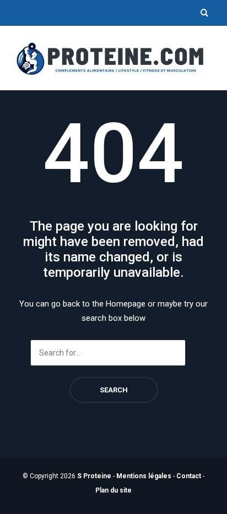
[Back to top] (216, 503)
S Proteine (94, 476)
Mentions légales (143, 476)
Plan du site (113, 490)
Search (114, 390)
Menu (31, 13)
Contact (188, 476)
